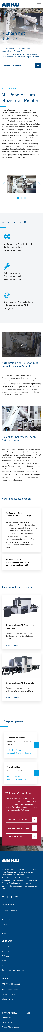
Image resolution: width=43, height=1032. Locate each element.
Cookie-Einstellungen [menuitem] (10, 1027)
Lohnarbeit (6, 924)
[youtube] (16, 897)
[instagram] (12, 897)
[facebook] (7, 897)
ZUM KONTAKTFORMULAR (17, 819)
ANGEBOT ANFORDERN (12, 65)
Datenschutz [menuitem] (7, 1022)
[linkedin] (3, 897)
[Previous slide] (4, 184)
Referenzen (6, 956)
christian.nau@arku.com (17, 779)
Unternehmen (7, 946)
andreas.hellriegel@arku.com (19, 752)
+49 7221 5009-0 (8, 994)
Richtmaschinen (8, 914)
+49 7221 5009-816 (14, 776)
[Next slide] (39, 184)
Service (5, 928)
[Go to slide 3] (25, 198)
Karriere (5, 951)
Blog (4, 933)
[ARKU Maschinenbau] (10, 5)
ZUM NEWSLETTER (15, 836)
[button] (39, 4)
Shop (4, 965)
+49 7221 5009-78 (14, 749)
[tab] (21, 514)
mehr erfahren (12, 645)
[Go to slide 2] (21, 198)
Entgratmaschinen (9, 910)
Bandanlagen (7, 919)
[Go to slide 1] (18, 198)
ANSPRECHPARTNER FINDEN (18, 828)
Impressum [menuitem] (6, 1017)
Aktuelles (6, 960)
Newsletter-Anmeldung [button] (16, 970)
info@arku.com (8, 998)
